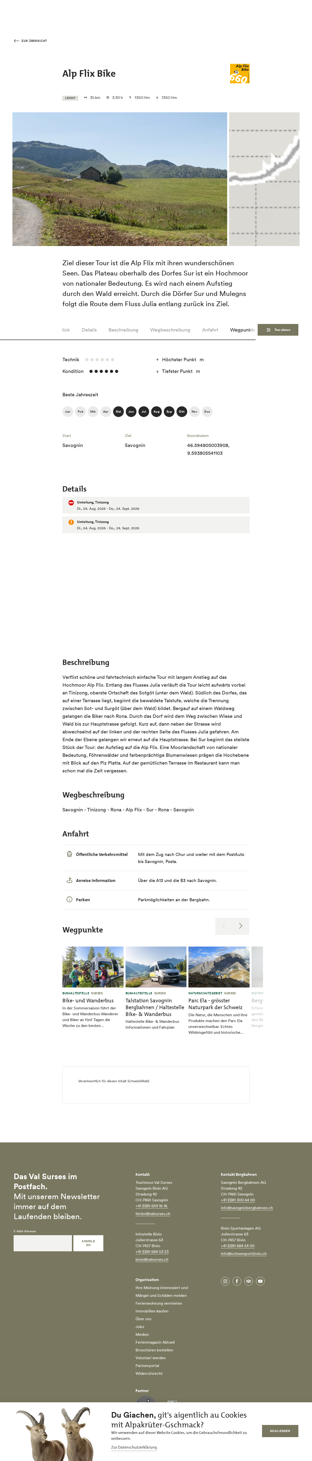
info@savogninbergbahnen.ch (247, 1207)
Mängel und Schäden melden (161, 1295)
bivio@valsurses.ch (152, 1259)
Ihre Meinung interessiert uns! (162, 1287)
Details (89, 330)
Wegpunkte (243, 330)
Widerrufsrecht (149, 1373)
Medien (142, 1334)
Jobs (140, 1326)
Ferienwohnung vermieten (159, 1303)
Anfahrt (210, 330)
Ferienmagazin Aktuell (155, 1342)
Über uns (143, 1318)
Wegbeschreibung (170, 330)
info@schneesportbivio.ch (244, 1253)
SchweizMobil (138, 1081)
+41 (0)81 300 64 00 (238, 1199)
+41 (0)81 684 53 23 (152, 1251)
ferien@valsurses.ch (153, 1213)
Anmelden (88, 1243)
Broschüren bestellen (154, 1349)
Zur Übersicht (33, 41)
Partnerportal (147, 1365)
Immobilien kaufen (152, 1311)
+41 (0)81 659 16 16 (152, 1205)
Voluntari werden (151, 1357)
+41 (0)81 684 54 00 (237, 1245)
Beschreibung (123, 330)
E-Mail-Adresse (25, 1231)
